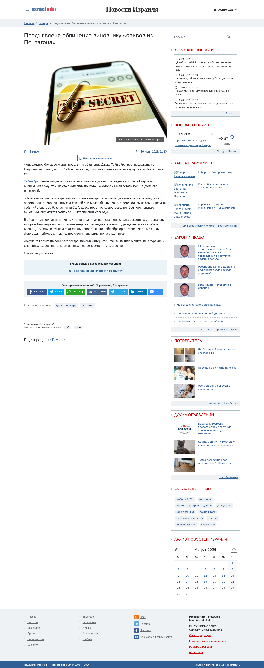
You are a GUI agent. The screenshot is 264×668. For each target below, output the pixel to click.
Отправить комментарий (97, 158)
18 (196, 581)
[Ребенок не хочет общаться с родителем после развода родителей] (184, 272)
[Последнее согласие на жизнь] (184, 373)
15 (232, 575)
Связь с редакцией (200, 635)
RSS (143, 617)
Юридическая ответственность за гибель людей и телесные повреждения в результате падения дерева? (215, 252)
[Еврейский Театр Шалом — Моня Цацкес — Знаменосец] (184, 211)
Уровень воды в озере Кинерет (193, 145)
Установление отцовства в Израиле (214, 286)
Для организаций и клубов (198, 225)
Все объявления (228, 477)
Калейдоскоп (90, 633)
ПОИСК (179, 37)
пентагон (87, 305)
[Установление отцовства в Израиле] (184, 290)
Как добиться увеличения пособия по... (202, 321)
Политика (32, 622)
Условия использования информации (217, 664)
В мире (34, 151)
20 (214, 581)
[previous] (177, 550)
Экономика (33, 627)
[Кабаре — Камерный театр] (184, 175)
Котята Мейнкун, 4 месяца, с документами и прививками (216, 443)
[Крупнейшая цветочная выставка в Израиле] (184, 191)
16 (178, 581)
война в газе (207, 511)
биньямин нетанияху (189, 518)
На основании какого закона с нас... (199, 304)
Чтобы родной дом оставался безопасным (217, 351)
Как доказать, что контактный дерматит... (202, 313)
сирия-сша (208, 524)
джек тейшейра (66, 305)
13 (214, 575)
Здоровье (88, 616)
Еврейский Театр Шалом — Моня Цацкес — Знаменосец (216, 206)
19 (205, 581)
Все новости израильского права (218, 329)
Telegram (145, 623)
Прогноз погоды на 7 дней (190, 140)
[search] (228, 36)
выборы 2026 (184, 499)
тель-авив (205, 499)
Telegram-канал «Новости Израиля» (97, 270)
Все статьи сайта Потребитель (220, 403)
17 (187, 581)
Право (31, 633)
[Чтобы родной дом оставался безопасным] (184, 355)
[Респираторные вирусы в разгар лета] (184, 391)
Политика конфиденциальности (207, 641)
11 (196, 575)
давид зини (224, 505)
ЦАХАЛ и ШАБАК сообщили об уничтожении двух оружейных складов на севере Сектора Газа (203, 66)
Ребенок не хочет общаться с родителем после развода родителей (216, 269)
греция (213, 518)
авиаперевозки (185, 524)
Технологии (89, 622)
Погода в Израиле (227, 151)
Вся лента (232, 113)
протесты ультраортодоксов (194, 505)
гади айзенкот (185, 511)
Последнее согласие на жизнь (217, 367)
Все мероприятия (228, 225)
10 (187, 575)
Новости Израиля (132, 9)
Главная (32, 616)
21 (223, 581)
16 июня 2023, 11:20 (153, 151)
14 (223, 575)
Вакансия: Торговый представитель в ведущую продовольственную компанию (214, 428)
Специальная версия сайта (156, 637)
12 (205, 575)
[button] (40, 9)
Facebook (145, 630)
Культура (32, 644)
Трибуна (87, 639)
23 (178, 587)
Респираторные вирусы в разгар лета (214, 387)
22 (232, 581)
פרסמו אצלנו (196, 652)
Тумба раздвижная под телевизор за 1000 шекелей (215, 461)
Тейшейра (31, 181)
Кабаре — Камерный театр (215, 172)
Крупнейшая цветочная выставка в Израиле (213, 186)
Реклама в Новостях (201, 646)
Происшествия (35, 639)
